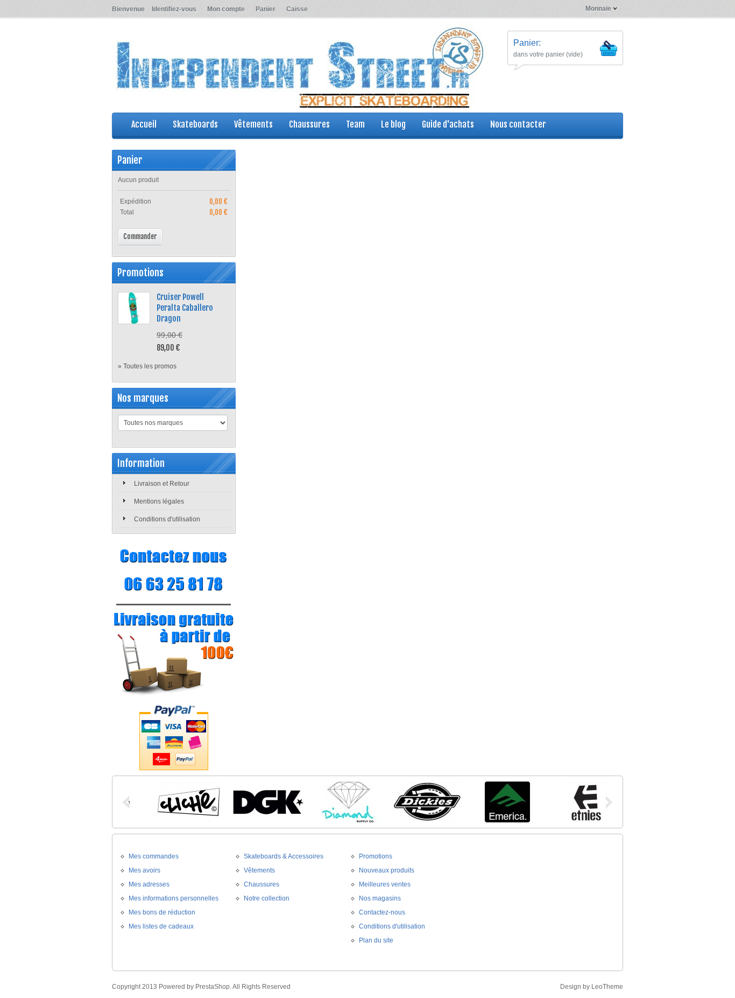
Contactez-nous (382, 912)
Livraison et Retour (161, 483)
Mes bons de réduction (162, 912)
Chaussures (261, 884)
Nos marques (142, 398)
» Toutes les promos (147, 366)
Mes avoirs (144, 870)
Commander (140, 236)
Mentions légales (159, 501)
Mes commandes (154, 856)
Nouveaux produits (386, 870)
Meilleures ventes (385, 884)
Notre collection (266, 898)
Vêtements (259, 870)
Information (141, 463)
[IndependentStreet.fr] (300, 66)
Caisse (297, 9)
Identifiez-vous (174, 9)
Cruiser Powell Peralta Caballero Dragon (185, 308)
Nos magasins (380, 898)
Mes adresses (149, 884)
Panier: (527, 42)
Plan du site (376, 940)
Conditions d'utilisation (167, 519)
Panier (265, 9)
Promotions (140, 272)
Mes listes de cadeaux (161, 926)
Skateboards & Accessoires (283, 856)
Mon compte (226, 9)
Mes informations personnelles (173, 898)
